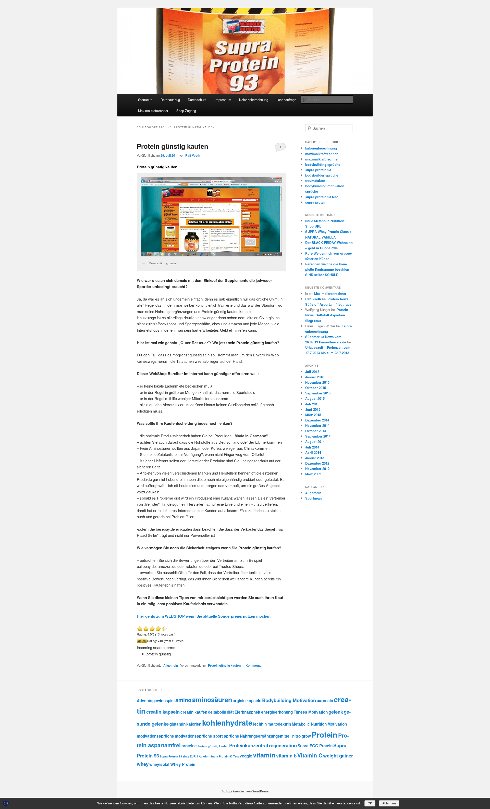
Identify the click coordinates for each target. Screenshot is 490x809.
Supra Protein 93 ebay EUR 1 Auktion (185, 756)
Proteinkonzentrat (248, 745)
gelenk (335, 711)
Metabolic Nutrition (309, 724)
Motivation (337, 724)
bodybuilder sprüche (321, 175)
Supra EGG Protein (315, 746)
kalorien (193, 724)
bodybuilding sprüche (322, 164)
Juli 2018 (312, 371)
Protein (324, 734)
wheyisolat (159, 764)
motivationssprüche (155, 736)
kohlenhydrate (227, 722)
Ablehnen (389, 803)
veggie (246, 756)
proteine (189, 746)
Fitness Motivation (310, 712)
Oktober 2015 (315, 387)
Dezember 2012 (317, 463)
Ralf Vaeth (192, 155)
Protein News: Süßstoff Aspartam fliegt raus (326, 315)
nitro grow (301, 736)
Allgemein (170, 665)
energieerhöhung (277, 712)
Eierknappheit (247, 712)
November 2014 (317, 425)
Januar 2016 (314, 377)
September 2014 (317, 436)
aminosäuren (212, 699)
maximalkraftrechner (321, 153)
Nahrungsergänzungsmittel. (265, 736)
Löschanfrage (286, 99)
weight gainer (338, 755)
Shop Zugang (186, 110)
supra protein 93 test (321, 196)
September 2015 (317, 393)
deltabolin (217, 712)
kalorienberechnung (321, 148)
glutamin (177, 724)
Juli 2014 (312, 447)
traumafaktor (315, 180)
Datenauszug (170, 99)
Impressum (223, 99)
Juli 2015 (312, 404)
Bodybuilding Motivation (289, 700)
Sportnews (313, 498)
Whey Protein (182, 764)
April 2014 (313, 452)
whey (143, 764)
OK (370, 803)
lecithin (260, 724)
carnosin (325, 700)
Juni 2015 (312, 409)
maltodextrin (279, 724)
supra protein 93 (318, 169)
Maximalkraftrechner (153, 110)
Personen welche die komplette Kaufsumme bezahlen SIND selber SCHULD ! (327, 269)
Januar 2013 (314, 457)
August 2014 (315, 441)
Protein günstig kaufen (172, 146)
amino (183, 700)
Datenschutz (197, 99)
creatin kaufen (193, 712)
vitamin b (286, 755)
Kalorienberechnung (253, 99)
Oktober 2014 (315, 430)
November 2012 (317, 468)
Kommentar (253, 665)
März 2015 (313, 414)
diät (230, 712)
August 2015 (315, 398)
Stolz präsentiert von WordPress (245, 791)
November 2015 (317, 382)
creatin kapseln (163, 711)
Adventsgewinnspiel (156, 700)
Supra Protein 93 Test (224, 756)
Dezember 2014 (317, 420)
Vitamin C (309, 755)
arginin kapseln (247, 700)
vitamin (264, 755)
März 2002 (313, 473)
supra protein (315, 202)
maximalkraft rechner (322, 159)
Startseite (145, 99)
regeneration (283, 745)
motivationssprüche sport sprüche (207, 736)
